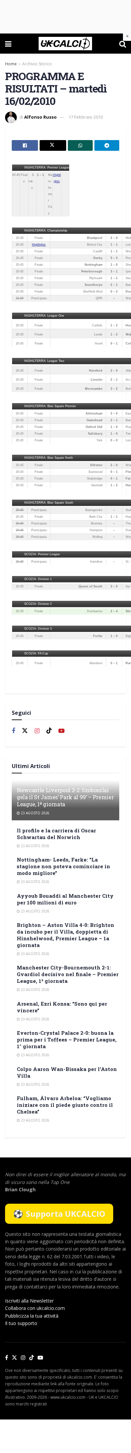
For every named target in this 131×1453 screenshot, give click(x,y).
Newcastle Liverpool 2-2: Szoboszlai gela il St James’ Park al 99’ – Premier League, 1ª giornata (65, 797)
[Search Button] (122, 44)
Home (11, 64)
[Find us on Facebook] (13, 731)
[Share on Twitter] (53, 145)
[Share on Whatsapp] (80, 145)
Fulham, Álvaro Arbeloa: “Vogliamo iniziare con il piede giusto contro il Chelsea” (65, 1105)
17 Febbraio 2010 (86, 117)
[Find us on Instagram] (37, 731)
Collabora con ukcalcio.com (35, 1308)
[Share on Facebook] (25, 145)
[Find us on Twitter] (25, 731)
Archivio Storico (37, 64)
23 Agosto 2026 (34, 813)
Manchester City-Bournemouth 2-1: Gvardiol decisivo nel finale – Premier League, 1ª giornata (68, 974)
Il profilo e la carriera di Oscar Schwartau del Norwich (56, 833)
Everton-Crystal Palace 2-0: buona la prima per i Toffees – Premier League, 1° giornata (67, 1039)
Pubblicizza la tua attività (31, 1316)
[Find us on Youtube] (61, 731)
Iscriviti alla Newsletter (29, 1301)
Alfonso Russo (40, 117)
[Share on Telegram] (106, 145)
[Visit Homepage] (65, 43)
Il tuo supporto (21, 1323)
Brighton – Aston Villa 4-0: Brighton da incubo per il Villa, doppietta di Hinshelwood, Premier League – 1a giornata (65, 935)
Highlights (39, 244)
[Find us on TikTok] (31, 1358)
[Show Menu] (8, 44)
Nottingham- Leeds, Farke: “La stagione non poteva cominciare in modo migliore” (63, 866)
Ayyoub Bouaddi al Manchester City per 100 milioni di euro (65, 899)
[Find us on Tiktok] (49, 731)
